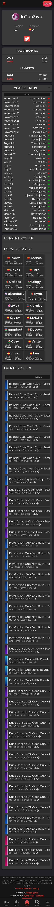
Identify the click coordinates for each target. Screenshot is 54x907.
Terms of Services (23, 888)
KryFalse (37, 132)
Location (34, 26)
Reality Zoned (32, 892)
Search (37, 905)
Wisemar (40, 895)
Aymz (26, 895)
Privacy (36, 888)
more (47, 905)
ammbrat (36, 98)
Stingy (38, 165)
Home (27, 905)
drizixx (38, 117)
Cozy (39, 106)
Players (6, 905)
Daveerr (37, 102)
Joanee (37, 210)
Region (19, 26)
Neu (40, 173)
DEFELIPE (37, 128)
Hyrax (39, 120)
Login (47, 3)
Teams (17, 905)
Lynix (32, 895)
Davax (38, 158)
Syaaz (38, 221)
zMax (39, 124)
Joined (7, 261)
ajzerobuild (35, 169)
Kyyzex (38, 150)
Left (15, 261)
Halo (39, 161)
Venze (38, 113)
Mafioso (37, 109)
